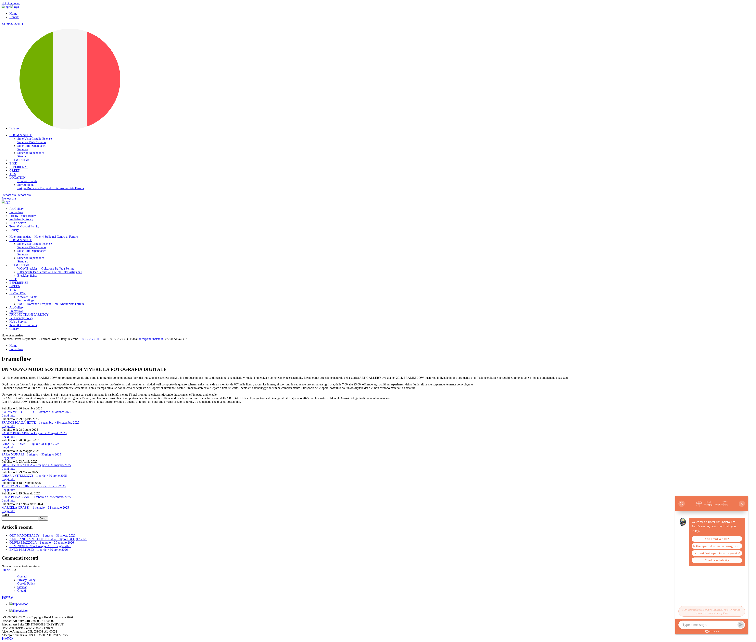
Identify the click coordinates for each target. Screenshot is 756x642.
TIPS (12, 174)
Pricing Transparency (22, 215)
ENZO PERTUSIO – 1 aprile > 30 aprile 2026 (38, 549)
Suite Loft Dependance (31, 145)
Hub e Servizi (18, 222)
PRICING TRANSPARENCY (29, 314)
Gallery (14, 230)
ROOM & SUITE (20, 135)
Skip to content (11, 3)
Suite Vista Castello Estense (34, 138)
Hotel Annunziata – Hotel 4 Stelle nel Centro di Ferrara (43, 236)
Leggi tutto (8, 415)
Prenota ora (9, 195)
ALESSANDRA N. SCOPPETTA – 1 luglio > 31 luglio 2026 (48, 539)
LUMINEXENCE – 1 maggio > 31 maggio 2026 (40, 546)
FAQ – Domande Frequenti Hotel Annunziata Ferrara (50, 188)
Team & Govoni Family (24, 226)
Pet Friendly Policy (21, 219)
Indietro (6, 569)
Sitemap (22, 587)
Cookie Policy (26, 583)
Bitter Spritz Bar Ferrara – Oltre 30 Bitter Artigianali (49, 272)
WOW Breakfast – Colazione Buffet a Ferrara (45, 268)
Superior (22, 149)
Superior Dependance (30, 152)
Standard (22, 156)
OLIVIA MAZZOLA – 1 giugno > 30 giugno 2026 (41, 542)
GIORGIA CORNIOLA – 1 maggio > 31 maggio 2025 (36, 465)
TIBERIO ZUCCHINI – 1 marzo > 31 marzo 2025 (34, 486)
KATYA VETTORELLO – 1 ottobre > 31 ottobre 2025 (36, 412)
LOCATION (17, 177)
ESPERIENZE (18, 167)
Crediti (21, 590)
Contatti (14, 17)
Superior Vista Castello (31, 142)
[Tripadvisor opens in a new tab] (8, 597)
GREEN (14, 170)
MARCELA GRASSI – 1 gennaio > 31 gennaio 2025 (35, 507)
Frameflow (16, 212)
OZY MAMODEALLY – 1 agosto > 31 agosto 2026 (42, 535)
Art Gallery (16, 208)
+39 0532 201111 (12, 23)
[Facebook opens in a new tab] (3, 597)
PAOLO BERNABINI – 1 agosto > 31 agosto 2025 (34, 433)
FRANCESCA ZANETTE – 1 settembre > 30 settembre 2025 (40, 422)
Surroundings (25, 184)
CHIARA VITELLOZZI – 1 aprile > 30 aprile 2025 (34, 475)
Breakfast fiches (27, 275)
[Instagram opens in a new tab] (5, 597)
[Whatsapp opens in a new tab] (11, 597)
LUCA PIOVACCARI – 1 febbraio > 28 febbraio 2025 (36, 497)
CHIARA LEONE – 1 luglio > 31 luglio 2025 (30, 443)
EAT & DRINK (19, 160)
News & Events (27, 181)
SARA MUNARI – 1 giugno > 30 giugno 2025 (31, 454)
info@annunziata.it (151, 339)
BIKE (13, 163)
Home (13, 13)
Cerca (5, 514)
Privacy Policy (26, 580)
